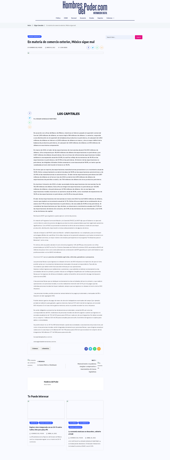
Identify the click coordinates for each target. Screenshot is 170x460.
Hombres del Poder (37, 433)
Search (139, 37)
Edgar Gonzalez (38, 25)
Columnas (109, 18)
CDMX (66, 18)
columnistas (45, 348)
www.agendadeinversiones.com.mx (45, 342)
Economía (83, 18)
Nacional (73, 18)
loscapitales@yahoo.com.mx (43, 337)
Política (58, 18)
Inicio (29, 25)
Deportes (100, 18)
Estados (91, 18)
